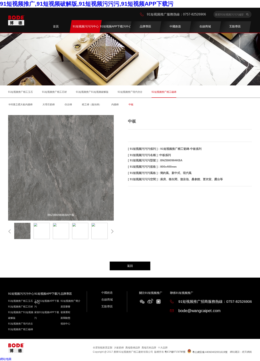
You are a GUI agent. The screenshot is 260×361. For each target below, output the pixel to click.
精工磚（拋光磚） (91, 104)
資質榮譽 (65, 306)
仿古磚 (68, 104)
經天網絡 (247, 351)
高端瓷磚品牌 (132, 347)
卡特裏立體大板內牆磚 (20, 104)
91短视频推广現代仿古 (130, 92)
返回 (130, 265)
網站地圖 (5, 359)
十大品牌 (163, 347)
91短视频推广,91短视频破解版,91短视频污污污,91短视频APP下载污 (86, 4)
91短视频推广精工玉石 (20, 92)
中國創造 (107, 292)
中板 (131, 104)
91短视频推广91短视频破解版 (92, 92)
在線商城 (107, 299)
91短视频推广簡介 (70, 301)
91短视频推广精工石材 (54, 92)
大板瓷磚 (119, 347)
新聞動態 (65, 318)
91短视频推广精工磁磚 (164, 92)
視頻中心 (65, 323)
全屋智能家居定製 (102, 347)
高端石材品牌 (149, 347)
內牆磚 (115, 104)
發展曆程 (65, 312)
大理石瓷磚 (48, 104)
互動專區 (107, 306)
